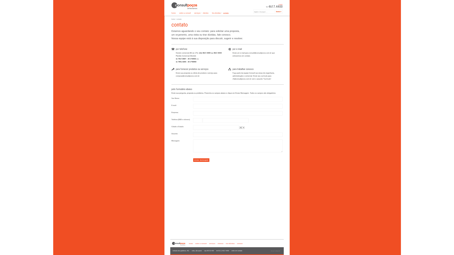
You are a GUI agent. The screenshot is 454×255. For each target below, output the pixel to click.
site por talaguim (275, 251)
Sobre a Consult (185, 13)
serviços (212, 243)
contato (240, 243)
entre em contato (236, 251)
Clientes (205, 13)
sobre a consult (201, 243)
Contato (226, 13)
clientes (220, 243)
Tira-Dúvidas (216, 13)
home (191, 243)
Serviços (197, 13)
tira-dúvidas (230, 243)
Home (173, 13)
